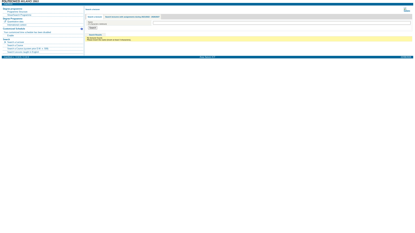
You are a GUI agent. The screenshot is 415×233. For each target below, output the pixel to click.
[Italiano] (407, 11)
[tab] (94, 17)
